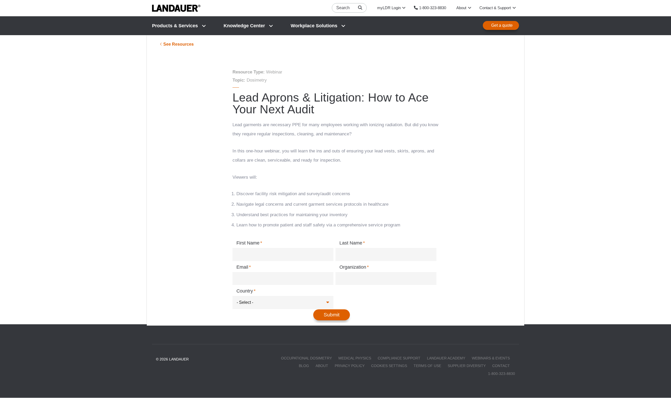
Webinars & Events (491, 358)
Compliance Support (399, 358)
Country (244, 291)
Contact (501, 366)
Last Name (350, 243)
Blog (304, 366)
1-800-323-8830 (501, 374)
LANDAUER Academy (446, 358)
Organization (352, 267)
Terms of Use (427, 366)
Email (242, 267)
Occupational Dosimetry (306, 358)
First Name (247, 243)
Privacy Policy (350, 366)
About (322, 366)
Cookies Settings (389, 366)
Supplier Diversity (467, 366)
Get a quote (502, 25)
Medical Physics (354, 358)
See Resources (178, 44)
